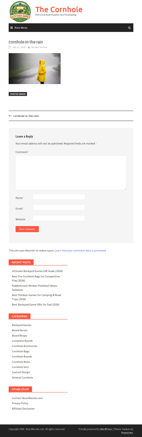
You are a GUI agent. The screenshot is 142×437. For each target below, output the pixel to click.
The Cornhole (59, 9)
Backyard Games (21, 325)
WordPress (106, 429)
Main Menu (21, 27)
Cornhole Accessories (24, 346)
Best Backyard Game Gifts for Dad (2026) (35, 304)
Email (20, 208)
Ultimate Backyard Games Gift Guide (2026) (37, 271)
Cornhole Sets (20, 367)
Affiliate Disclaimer (23, 408)
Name (20, 198)
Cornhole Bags (20, 351)
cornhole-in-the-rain (26, 116)
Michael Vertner (39, 47)
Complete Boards (22, 340)
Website (20, 219)
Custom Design (21, 372)
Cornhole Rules (21, 361)
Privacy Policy (20, 403)
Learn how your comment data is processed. (80, 250)
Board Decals (19, 330)
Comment (22, 152)
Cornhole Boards (22, 356)
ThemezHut (127, 432)
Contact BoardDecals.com (27, 398)
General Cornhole (22, 377)
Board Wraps (19, 335)
